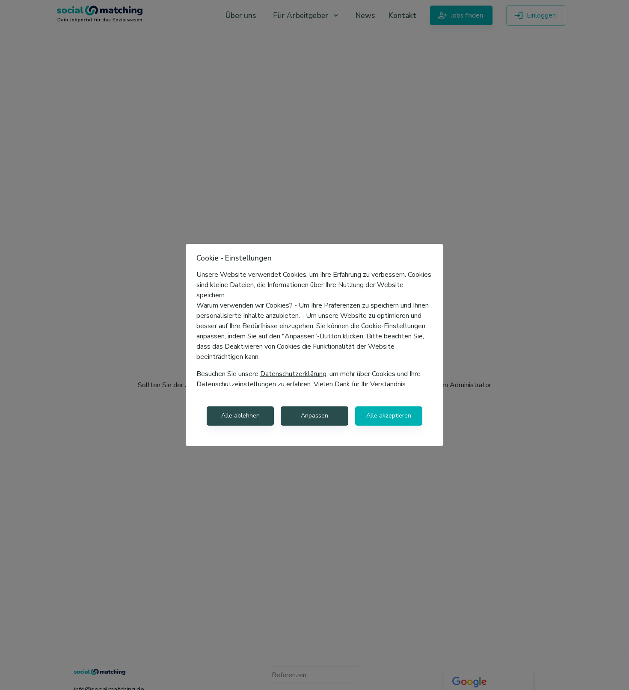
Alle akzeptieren (388, 416)
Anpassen (314, 416)
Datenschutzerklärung (293, 374)
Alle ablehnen (240, 416)
